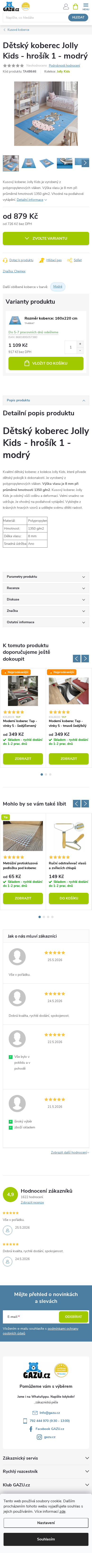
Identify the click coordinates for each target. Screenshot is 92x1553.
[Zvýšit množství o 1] (80, 344)
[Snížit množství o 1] (80, 350)
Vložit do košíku (49, 363)
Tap (18, 717)
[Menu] (85, 6)
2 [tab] (46, 774)
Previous (76, 658)
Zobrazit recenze (32, 1202)
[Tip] (23, 836)
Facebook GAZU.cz (50, 1429)
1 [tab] (42, 774)
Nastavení (46, 1523)
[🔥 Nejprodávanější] (23, 691)
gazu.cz (49, 1437)
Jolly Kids (63, 71)
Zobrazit (23, 758)
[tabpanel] (23, 717)
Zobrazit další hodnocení (69, 1152)
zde (62, 1511)
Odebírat (73, 1317)
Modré (57, 286)
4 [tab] (52, 917)
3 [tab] (50, 774)
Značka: (14, 271)
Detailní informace (30, 199)
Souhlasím (46, 1539)
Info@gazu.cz (50, 1413)
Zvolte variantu (50, 238)
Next (85, 658)
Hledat (78, 17)
